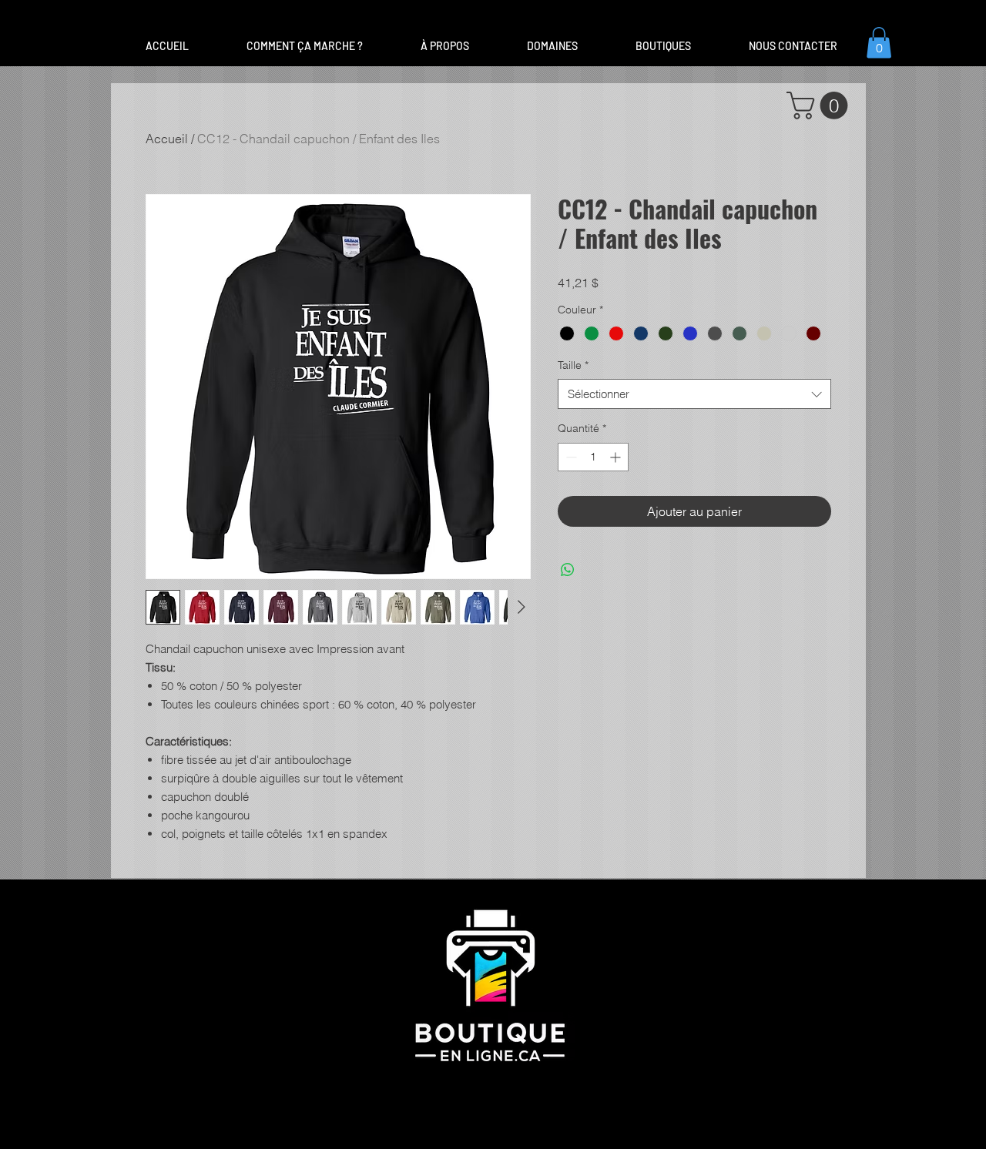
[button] (552, 46)
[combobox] (694, 394)
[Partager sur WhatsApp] (567, 570)
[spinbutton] (593, 457)
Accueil (167, 138)
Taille (573, 365)
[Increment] (616, 457)
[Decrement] (569, 457)
